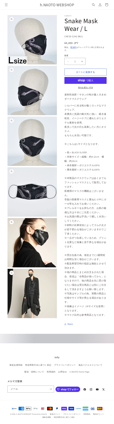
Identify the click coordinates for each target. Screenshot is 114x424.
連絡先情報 (46, 417)
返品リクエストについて (90, 365)
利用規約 (51, 371)
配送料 (73, 47)
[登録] (50, 389)
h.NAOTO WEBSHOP (23, 414)
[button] (6, 4)
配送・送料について (34, 371)
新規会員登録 (16, 365)
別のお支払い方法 (85, 87)
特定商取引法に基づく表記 (38, 365)
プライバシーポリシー (65, 365)
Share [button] (70, 324)
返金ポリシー (55, 414)
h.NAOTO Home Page (79, 371)
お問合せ (62, 371)
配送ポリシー (98, 414)
